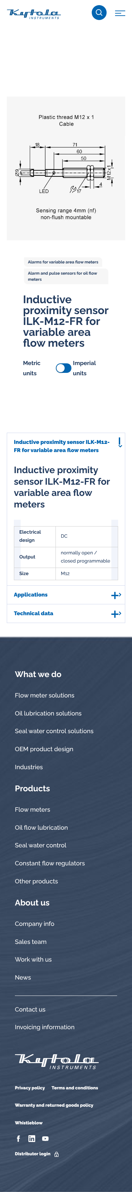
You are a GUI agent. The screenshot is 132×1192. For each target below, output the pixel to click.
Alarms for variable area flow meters (63, 262)
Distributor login (32, 1154)
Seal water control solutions (54, 731)
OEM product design (44, 749)
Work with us (33, 959)
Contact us (30, 1009)
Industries (29, 767)
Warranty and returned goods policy (54, 1105)
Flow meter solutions (44, 695)
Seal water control (40, 845)
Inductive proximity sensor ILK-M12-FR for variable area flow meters (62, 446)
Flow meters (32, 809)
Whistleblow (29, 1123)
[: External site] (19, 1138)
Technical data (33, 613)
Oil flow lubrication (41, 827)
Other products (36, 881)
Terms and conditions (75, 1088)
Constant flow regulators (50, 863)
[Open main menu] (120, 14)
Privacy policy (30, 1088)
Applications (30, 594)
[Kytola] (34, 14)
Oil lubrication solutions (48, 713)
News (23, 977)
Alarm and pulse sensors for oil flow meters (62, 276)
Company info (34, 924)
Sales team (31, 942)
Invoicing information (44, 1027)
